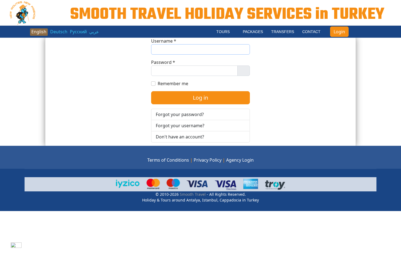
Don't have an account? (180, 137)
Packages (253, 31)
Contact (311, 31)
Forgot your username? (180, 126)
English (38, 32)
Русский (78, 32)
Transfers (282, 31)
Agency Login (240, 160)
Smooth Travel (192, 194)
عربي (94, 32)
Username (163, 41)
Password (163, 62)
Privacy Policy (208, 160)
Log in (200, 97)
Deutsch (58, 32)
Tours (223, 31)
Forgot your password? (180, 114)
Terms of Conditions (168, 160)
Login (339, 32)
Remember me (173, 84)
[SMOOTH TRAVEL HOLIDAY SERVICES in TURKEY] (23, 12)
